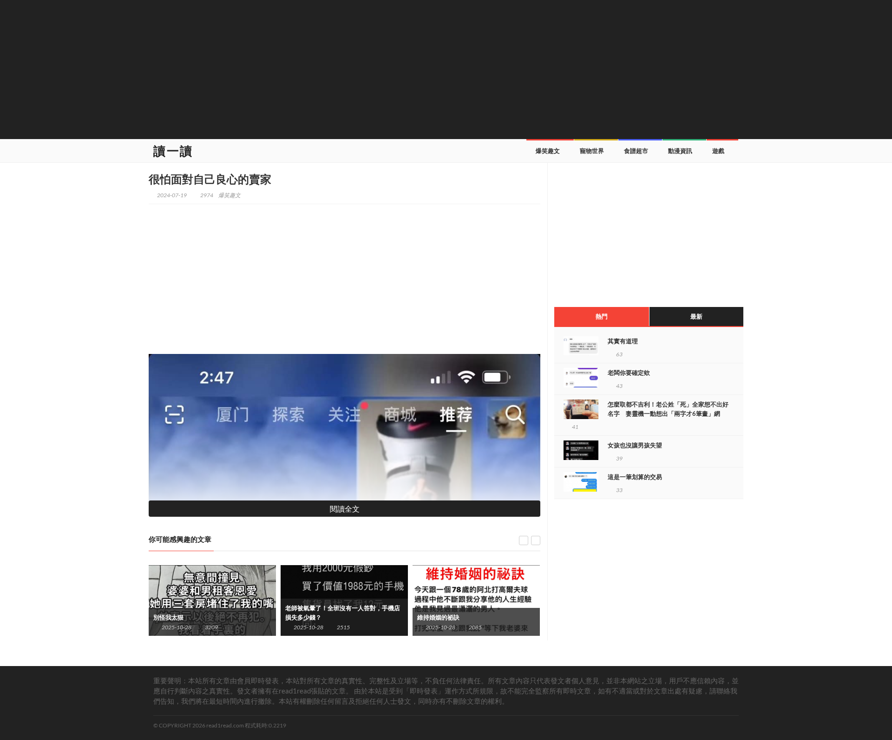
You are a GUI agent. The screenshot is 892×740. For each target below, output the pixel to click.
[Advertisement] (446, 68)
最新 (696, 316)
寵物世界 (592, 150)
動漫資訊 (680, 150)
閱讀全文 (345, 508)
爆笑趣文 (548, 150)
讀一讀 (173, 150)
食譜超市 (636, 150)
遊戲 (718, 150)
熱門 (602, 316)
